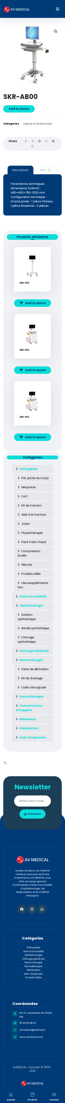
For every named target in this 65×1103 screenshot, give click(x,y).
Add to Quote (19, 109)
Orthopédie (33, 947)
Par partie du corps (35, 478)
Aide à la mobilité (33, 951)
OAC (24, 496)
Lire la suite (34, 293)
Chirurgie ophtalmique (27, 639)
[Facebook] (21, 909)
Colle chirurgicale (33, 687)
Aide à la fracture (33, 515)
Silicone (26, 565)
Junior (25, 524)
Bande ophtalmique (35, 628)
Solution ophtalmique (27, 617)
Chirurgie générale (33, 959)
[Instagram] (31, 909)
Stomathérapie (33, 966)
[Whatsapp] (42, 909)
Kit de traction (31, 505)
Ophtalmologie (33, 955)
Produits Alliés (33, 977)
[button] (55, 31)
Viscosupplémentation (33, 585)
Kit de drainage (32, 678)
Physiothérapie (32, 533)
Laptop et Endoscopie (37, 123)
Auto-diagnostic (33, 974)
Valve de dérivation (35, 669)
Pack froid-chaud (33, 542)
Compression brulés (29, 553)
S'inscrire (34, 814)
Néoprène (28, 487)
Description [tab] (20, 170)
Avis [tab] (45, 170)
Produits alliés (31, 574)
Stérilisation (33, 970)
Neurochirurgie (33, 962)
